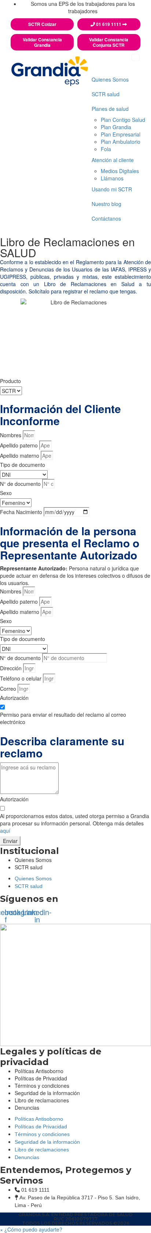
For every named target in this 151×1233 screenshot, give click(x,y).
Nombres (10, 435)
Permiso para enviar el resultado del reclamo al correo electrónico (63, 718)
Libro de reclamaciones (42, 1100)
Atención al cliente (113, 160)
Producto (10, 381)
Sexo (6, 492)
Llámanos (112, 178)
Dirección (11, 668)
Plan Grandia (116, 127)
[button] (31, 1229)
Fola (106, 149)
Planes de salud (110, 108)
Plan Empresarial (120, 134)
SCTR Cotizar (42, 24)
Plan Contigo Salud (123, 119)
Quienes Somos (110, 79)
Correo (8, 688)
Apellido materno (19, 455)
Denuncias (27, 1107)
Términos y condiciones (42, 1134)
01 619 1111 (108, 24)
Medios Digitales (120, 171)
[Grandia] (49, 70)
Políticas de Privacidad (41, 1126)
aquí (5, 830)
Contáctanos (106, 218)
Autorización (14, 697)
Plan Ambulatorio (120, 141)
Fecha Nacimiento (21, 512)
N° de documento (20, 483)
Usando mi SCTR (112, 189)
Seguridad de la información (47, 1142)
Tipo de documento (22, 464)
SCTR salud (105, 94)
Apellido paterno (19, 445)
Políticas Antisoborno (39, 1119)
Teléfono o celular (20, 678)
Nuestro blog (106, 203)
